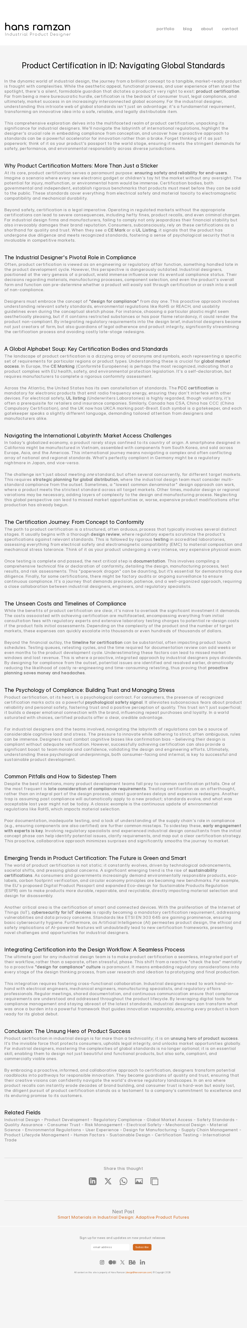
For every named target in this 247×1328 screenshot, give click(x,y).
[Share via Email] (139, 1181)
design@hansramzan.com (138, 1272)
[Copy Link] (154, 1181)
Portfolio (165, 28)
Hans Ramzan (37, 27)
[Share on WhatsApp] (123, 1181)
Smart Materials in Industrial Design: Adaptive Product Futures (123, 1217)
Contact (230, 28)
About (207, 28)
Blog (187, 28)
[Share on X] (108, 1181)
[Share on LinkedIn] (92, 1181)
